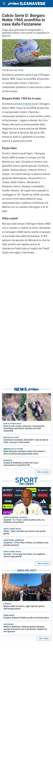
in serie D (27, 103)
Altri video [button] (44, 638)
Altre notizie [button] (43, 472)
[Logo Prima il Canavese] (26, 4)
